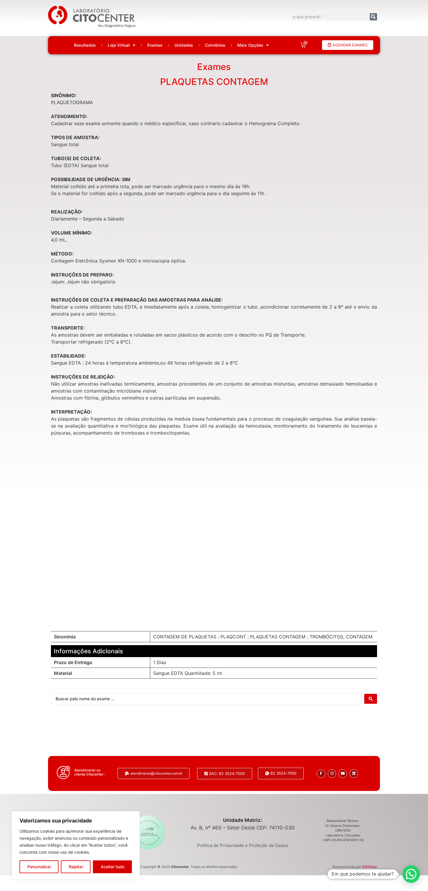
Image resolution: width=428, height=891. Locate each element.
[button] (411, 874)
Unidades (183, 45)
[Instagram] (332, 773)
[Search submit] (370, 699)
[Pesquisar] (373, 16)
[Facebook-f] (321, 773)
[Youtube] (343, 773)
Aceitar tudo (112, 866)
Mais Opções (250, 45)
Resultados (85, 45)
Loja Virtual (119, 45)
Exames (154, 45)
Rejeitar (76, 866)
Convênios (215, 45)
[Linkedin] (354, 773)
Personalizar (39, 866)
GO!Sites (369, 866)
